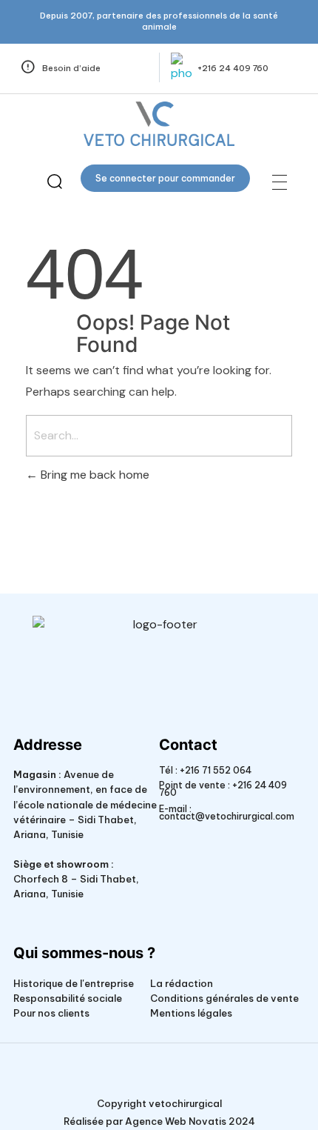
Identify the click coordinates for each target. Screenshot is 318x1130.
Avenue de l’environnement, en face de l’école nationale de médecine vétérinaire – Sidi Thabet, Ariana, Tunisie (85, 804)
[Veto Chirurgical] (159, 124)
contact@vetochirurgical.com (226, 816)
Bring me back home (93, 474)
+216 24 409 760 (232, 68)
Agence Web (155, 1121)
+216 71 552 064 (214, 770)
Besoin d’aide (71, 68)
